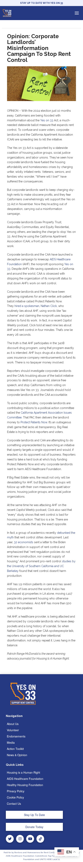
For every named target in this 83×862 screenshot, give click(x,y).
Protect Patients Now (34, 422)
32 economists (23, 542)
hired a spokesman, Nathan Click (36, 306)
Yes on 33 (46, 120)
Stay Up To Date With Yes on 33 (41, 3)
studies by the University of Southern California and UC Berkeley (41, 566)
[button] (77, 13)
